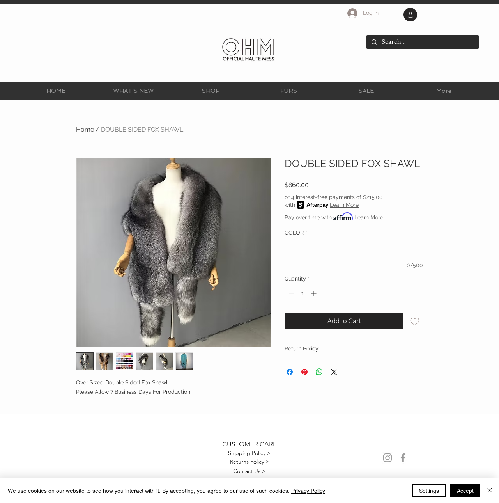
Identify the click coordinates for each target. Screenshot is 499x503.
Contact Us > (249, 471)
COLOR (296, 232)
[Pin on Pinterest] (304, 372)
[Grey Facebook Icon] (403, 458)
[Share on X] (334, 372)
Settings (429, 490)
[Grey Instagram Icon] (387, 458)
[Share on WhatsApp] (319, 372)
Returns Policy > (249, 461)
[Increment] (314, 293)
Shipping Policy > (249, 453)
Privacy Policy (308, 490)
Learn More (344, 205)
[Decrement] (291, 293)
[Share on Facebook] (289, 372)
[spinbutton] (303, 293)
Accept (465, 490)
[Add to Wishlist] (415, 321)
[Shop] (410, 14)
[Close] (489, 490)
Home (85, 129)
